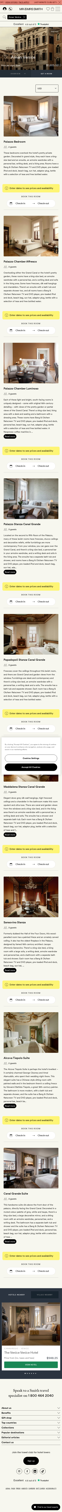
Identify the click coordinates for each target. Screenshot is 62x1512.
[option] (31, 1336)
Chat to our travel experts (47, 1507)
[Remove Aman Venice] (24, 17)
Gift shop (7, 1417)
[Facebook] (27, 1471)
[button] (16, 1294)
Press (18, 1488)
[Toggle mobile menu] (57, 9)
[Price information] (60, 65)
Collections (8, 1427)
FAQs (13, 1488)
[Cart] (52, 9)
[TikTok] (43, 1471)
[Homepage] (31, 9)
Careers (31, 1488)
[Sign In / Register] (5, 9)
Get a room (46, 73)
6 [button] (39, 1375)
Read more (10, 436)
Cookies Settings (31, 758)
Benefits (6, 1412)
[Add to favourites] (5, 57)
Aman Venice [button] (15, 17)
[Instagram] (19, 1471)
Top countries (9, 1422)
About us (6, 1408)
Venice (14, 53)
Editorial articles (10, 1437)
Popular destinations (13, 1432)
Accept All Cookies (31, 767)
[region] (31, 756)
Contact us (8, 1442)
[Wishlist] (48, 9)
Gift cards (40, 1488)
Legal (8, 1488)
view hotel (31, 1365)
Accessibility (51, 1488)
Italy (22, 53)
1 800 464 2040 (41, 1395)
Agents (24, 1488)
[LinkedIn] (35, 1471)
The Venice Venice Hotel (21, 1352)
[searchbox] (44, 17)
